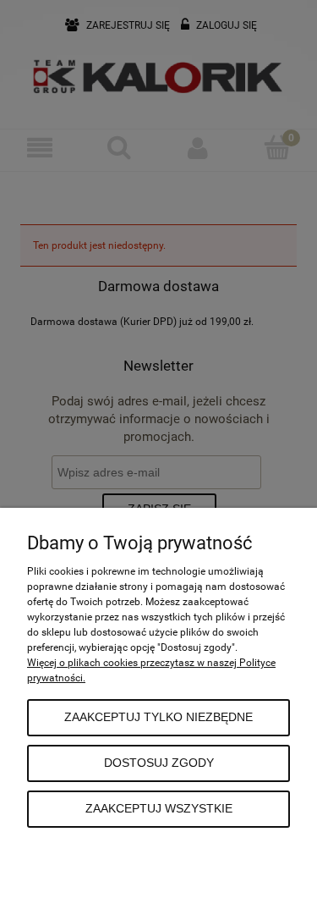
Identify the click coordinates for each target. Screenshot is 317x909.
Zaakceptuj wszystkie (158, 808)
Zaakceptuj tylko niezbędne (158, 717)
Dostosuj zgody (159, 763)
